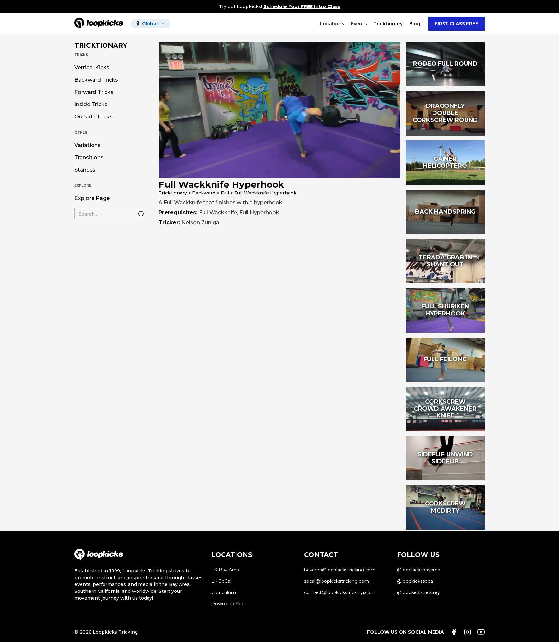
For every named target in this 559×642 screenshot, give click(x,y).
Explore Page (92, 198)
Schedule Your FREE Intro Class (301, 6)
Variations (87, 145)
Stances (84, 170)
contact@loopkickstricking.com (339, 592)
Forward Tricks (94, 92)
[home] (98, 23)
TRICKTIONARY (100, 45)
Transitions (89, 157)
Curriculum (223, 592)
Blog (414, 24)
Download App (228, 604)
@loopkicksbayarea (418, 570)
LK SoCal (221, 581)
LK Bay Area (225, 570)
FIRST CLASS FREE (456, 24)
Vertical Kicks (91, 68)
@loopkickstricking (418, 592)
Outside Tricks (93, 117)
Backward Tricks (96, 80)
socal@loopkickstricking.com (336, 581)
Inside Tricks (90, 104)
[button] (150, 23)
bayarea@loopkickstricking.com (340, 570)
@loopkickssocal (415, 581)
